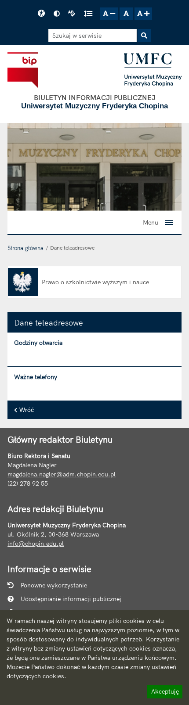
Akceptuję (165, 692)
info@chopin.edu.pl (35, 544)
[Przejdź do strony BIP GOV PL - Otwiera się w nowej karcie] (22, 70)
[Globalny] (94, 166)
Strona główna (25, 247)
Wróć (26, 409)
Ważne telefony (35, 377)
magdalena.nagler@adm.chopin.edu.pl (61, 474)
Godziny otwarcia (38, 343)
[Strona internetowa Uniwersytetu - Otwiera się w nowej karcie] (153, 69)
